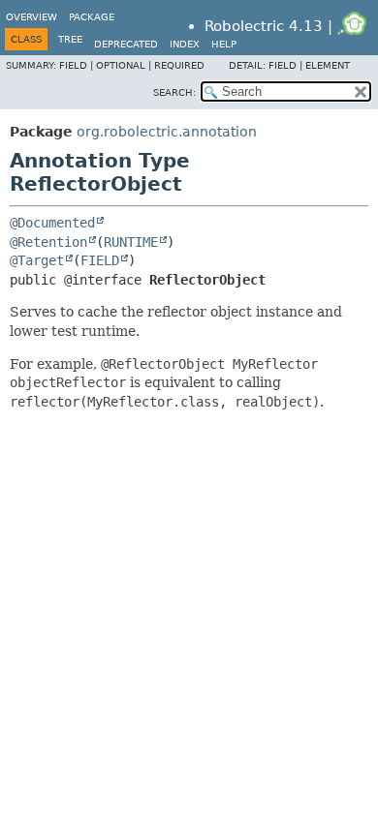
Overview (31, 17)
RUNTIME (131, 242)
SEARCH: (174, 92)
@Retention (48, 242)
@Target (37, 260)
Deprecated (126, 44)
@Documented (52, 222)
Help (223, 44)
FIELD (99, 260)
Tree (70, 39)
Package (91, 17)
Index (185, 44)
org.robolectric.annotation (167, 131)
